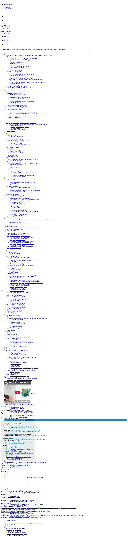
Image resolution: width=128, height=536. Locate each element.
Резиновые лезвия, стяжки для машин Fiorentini (22, 500)
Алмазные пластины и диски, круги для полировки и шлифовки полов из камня (27, 502)
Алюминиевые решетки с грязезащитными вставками (23, 58)
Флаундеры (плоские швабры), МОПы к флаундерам (23, 259)
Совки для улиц (14, 272)
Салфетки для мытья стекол (17, 408)
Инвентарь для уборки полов (13, 251)
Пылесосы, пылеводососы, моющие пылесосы (18, 180)
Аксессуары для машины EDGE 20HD (19, 198)
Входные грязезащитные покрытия (18, 114)
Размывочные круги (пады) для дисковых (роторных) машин (25, 199)
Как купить (6, 40)
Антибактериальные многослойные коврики (21, 78)
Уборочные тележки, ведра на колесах (19, 285)
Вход (5, 25)
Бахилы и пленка (14, 347)
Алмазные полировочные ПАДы (18, 203)
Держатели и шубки (12, 135)
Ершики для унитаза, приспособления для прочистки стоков (22, 378)
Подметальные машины (13, 194)
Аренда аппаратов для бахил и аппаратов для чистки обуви (22, 246)
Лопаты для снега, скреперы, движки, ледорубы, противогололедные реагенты (27, 124)
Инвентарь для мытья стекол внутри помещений (19, 162)
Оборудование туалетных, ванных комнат (17, 350)
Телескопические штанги (13, 147)
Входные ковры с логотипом (17, 75)
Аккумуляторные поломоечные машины (20, 187)
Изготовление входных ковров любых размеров (22, 74)
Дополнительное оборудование (18, 176)
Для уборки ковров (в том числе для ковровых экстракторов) (25, 281)
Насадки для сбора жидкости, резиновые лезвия (22, 467)
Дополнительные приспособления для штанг (21, 150)
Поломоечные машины (12, 186)
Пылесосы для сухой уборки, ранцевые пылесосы (22, 182)
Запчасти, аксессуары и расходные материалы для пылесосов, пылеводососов (26, 462)
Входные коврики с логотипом (14, 109)
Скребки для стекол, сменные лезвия (16, 154)
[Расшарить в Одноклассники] (20, 463)
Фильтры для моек (11, 525)
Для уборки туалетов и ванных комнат (19, 432)
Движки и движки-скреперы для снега (19, 127)
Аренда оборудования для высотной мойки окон (19, 174)
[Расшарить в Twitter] (28, 463)
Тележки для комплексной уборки (18, 287)
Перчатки (9, 416)
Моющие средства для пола (14, 279)
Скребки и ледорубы (15, 128)
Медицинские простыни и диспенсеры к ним (21, 412)
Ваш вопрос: (4, 490)
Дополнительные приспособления (18, 172)
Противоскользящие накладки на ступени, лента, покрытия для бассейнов (25, 79)
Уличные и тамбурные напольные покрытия (18, 56)
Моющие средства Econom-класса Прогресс (18, 438)
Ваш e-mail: (4, 471)
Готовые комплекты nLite (16, 164)
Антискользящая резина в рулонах (18, 85)
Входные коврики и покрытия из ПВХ (16, 105)
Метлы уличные (11, 131)
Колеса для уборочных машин (14, 216)
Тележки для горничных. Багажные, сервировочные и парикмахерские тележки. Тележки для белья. (31, 219)
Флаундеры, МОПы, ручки (13, 256)
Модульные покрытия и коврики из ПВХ (20, 60)
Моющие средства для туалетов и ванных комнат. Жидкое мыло (23, 431)
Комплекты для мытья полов (17, 255)
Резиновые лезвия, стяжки (13, 498)
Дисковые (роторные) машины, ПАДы (16, 195)
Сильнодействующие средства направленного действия (21, 442)
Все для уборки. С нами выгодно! (19, 448)
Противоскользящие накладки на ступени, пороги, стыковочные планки (28, 82)
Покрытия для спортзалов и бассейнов (16, 117)
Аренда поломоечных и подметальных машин (18, 236)
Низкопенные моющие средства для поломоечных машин (21, 440)
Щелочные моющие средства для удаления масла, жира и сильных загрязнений (27, 435)
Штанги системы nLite (15, 151)
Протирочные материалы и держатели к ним (21, 411)
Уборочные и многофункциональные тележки (18, 284)
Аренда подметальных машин (17, 215)
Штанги (12, 148)
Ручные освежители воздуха (17, 377)
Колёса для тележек (12, 230)
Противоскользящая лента (16, 81)
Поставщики (7, 7)
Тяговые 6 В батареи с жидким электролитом (21, 513)
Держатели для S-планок (16, 143)
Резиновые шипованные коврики (18, 95)
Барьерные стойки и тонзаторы (15, 229)
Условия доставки (8, 438)
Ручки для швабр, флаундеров (17, 263)
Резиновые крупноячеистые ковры (18, 94)
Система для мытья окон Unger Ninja (16, 160)
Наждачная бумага (14, 206)
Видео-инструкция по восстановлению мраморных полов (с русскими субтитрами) (18, 456)
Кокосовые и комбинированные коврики (20, 97)
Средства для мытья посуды (14, 444)
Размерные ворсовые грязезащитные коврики (21, 73)
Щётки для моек (11, 524)
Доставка (6, 37)
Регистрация (7, 26)
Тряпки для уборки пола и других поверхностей (22, 265)
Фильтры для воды (14, 171)
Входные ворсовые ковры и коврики (16, 98)
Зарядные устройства (15, 518)
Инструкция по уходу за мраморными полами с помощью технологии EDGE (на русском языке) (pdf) (19, 453)
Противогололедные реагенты (17, 129)
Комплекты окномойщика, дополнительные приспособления (22, 159)
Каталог (6, 36)
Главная (4, 49)
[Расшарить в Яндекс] (3, 465)
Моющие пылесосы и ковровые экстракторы (21, 184)
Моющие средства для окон (14, 158)
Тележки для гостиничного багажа (15, 225)
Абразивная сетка (14, 204)
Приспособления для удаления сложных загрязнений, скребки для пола (25, 275)
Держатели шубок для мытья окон (18, 136)
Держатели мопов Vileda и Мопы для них (20, 260)
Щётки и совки (10, 268)
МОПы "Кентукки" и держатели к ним (19, 257)
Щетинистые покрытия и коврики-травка (17, 106)
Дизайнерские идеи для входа (17, 67)
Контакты (6, 41)
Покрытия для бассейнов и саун (18, 118)
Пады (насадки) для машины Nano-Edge (20, 200)
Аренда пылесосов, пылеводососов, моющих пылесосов (24, 211)
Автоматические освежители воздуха (19, 376)
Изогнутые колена (14, 167)
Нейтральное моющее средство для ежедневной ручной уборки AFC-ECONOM (21, 517)
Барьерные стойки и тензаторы (14, 458)
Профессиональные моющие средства (21, 49)
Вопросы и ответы (8, 4)
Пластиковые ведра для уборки (15, 267)
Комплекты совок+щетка (16, 269)
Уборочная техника (11, 179)
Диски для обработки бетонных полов (19, 504)
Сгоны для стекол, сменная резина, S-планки (18, 140)
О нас (5, 1)
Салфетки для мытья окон (13, 156)
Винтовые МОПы (14, 261)
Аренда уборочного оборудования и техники (17, 233)
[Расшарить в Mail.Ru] (25, 465)
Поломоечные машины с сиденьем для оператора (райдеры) (25, 190)
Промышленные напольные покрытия (19, 116)
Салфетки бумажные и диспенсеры (18, 413)
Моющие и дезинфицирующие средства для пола (19, 424)
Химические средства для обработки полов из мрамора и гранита (26, 283)
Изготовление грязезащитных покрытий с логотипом (20, 87)
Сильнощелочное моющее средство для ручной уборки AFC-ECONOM (19, 509)
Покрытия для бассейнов (16, 83)
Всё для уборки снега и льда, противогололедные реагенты (21, 123)
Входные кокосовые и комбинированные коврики (22, 64)
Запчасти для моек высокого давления (16, 535)
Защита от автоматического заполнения (11, 491)
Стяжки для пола (11, 273)
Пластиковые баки (11, 520)
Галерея (5, 5)
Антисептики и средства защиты (15, 446)
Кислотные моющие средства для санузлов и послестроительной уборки (25, 436)
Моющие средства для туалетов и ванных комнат (19, 380)
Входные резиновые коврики (17, 62)
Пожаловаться (7, 8)
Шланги (12, 170)
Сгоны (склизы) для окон (16, 141)
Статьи (5, 3)
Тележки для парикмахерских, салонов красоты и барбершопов (23, 227)
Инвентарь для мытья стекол (13, 133)
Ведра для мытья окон (12, 155)
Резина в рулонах (14, 63)
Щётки (11, 168)
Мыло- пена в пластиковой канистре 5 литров (12, 512)
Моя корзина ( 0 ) (9, 45)
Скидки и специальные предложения (15, 528)
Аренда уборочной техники (14, 208)
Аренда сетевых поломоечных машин (19, 214)
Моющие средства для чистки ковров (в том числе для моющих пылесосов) (26, 439)
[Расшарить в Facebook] (11, 463)
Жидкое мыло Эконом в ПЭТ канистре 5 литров (13, 506)
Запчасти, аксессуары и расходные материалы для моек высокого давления (25, 523)
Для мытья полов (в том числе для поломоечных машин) (24, 280)
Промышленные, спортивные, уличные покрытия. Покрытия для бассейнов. (25, 112)
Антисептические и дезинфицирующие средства (22, 426)
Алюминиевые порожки (16, 70)
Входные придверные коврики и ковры (16, 91)
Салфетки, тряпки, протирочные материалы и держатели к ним (23, 405)
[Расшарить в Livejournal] (10, 465)
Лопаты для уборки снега (16, 125)
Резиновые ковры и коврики (14, 93)
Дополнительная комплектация (18, 191)
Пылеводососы (13, 183)
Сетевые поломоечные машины (18, 188)
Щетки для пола (14, 271)
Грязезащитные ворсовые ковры (15, 71)
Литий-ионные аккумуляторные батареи (20, 514)
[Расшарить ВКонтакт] (4, 463)
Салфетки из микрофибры (16, 407)
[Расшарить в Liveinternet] (18, 465)
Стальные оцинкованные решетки (18, 59)
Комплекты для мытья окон (17, 139)
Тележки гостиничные (12, 221)
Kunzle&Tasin (15, 440)
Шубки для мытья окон (15, 137)
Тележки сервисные (12, 226)
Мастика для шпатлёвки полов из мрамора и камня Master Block (49, 49)
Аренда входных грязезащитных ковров (17, 89)
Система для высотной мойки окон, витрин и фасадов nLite (22, 163)
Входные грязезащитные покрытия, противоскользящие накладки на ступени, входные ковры (30, 55)
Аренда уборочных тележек (14, 248)
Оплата (5, 39)
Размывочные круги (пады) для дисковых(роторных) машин (25, 492)
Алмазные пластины (15, 207)
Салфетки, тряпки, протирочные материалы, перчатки (20, 404)
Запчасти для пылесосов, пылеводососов (17, 534)
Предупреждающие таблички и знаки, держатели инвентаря (22, 276)
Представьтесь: (5, 469)
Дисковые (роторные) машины (17, 196)
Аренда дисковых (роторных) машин (19, 210)
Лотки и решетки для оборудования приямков (21, 69)
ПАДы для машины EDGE (16, 202)
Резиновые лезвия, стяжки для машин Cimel (21, 501)
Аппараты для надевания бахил (18, 346)
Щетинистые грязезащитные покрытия (19, 66)
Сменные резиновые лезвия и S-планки (20, 144)
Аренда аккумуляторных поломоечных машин (21, 212)
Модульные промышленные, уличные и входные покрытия (22, 113)
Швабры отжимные (12, 252)
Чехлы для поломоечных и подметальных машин (22, 192)
